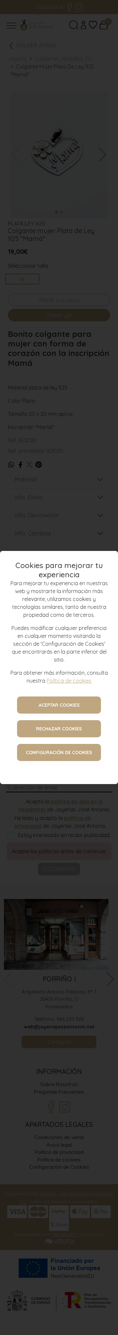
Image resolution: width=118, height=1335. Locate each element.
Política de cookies (69, 680)
